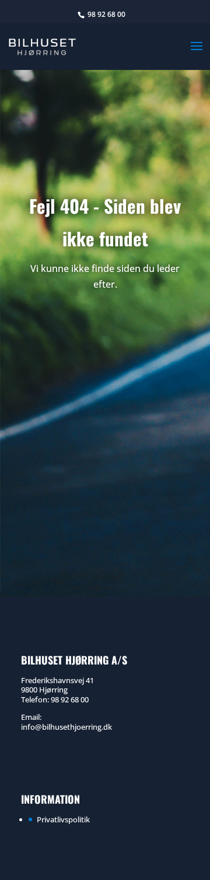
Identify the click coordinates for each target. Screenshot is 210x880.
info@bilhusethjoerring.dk (66, 727)
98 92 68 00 (106, 14)
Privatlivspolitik (63, 819)
